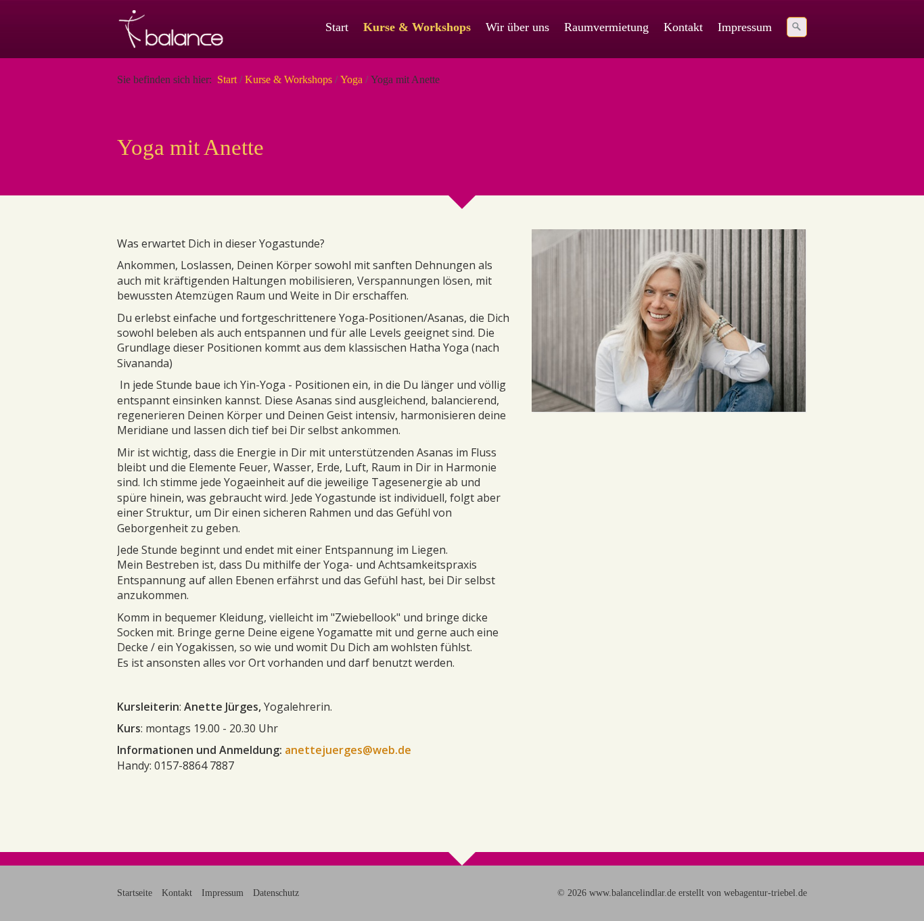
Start (336, 27)
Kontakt (683, 27)
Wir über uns (517, 27)
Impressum (745, 27)
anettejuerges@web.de (348, 749)
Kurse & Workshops (417, 27)
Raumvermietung (606, 27)
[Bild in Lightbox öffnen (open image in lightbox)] (669, 320)
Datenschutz (276, 892)
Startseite (134, 892)
